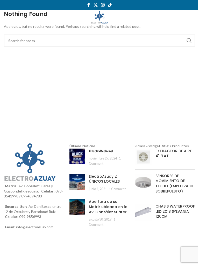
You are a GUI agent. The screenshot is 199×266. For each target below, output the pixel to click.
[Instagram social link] (102, 5)
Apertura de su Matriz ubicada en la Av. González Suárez (108, 206)
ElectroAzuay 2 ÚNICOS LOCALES (104, 179)
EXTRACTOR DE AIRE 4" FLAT (173, 154)
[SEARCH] (189, 40)
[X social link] (95, 5)
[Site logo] (99, 17)
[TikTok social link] (109, 5)
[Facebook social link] (89, 5)
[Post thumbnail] (77, 157)
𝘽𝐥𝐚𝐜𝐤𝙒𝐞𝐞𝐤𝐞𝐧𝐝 (101, 151)
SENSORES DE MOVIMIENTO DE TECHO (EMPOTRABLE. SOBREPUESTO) (175, 184)
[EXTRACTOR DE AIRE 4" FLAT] (143, 157)
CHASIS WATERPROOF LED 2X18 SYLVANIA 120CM (175, 211)
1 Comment (117, 189)
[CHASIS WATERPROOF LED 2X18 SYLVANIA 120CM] (143, 212)
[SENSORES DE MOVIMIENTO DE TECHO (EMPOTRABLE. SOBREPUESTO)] (143, 185)
